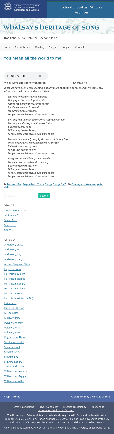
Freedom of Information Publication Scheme (71, 408)
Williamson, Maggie (15, 376)
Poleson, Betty (12, 332)
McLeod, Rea (14, 184)
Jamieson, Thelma (14, 308)
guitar (100, 184)
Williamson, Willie (14, 381)
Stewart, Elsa (11, 356)
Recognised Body (37, 422)
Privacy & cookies (48, 406)
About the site (23, 47)
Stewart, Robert (13, 361)
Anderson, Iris (12, 249)
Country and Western (83, 184)
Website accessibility (74, 406)
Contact (79, 47)
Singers (53, 47)
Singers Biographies (15, 210)
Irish (6, 187)
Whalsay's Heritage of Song (51, 27)
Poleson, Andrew (13, 322)
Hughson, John (12, 269)
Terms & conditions (23, 406)
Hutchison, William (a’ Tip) (18, 298)
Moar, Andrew (12, 317)
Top (7, 396)
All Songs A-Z (11, 215)
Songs (65, 47)
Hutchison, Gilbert (14, 273)
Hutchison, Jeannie (14, 278)
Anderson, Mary (13, 259)
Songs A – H (10, 220)
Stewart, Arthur (13, 352)
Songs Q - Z (59, 184)
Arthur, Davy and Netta (17, 264)
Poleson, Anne (12, 327)
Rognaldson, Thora (33, 184)
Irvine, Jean (10, 303)
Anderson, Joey (12, 254)
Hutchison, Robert (14, 283)
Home (7, 47)
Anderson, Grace (13, 244)
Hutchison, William (14, 293)
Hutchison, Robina (14, 288)
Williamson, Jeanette (15, 371)
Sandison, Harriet (14, 342)
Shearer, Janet (12, 347)
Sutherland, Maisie (14, 366)
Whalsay (40, 47)
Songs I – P (10, 225)
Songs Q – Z (10, 230)
